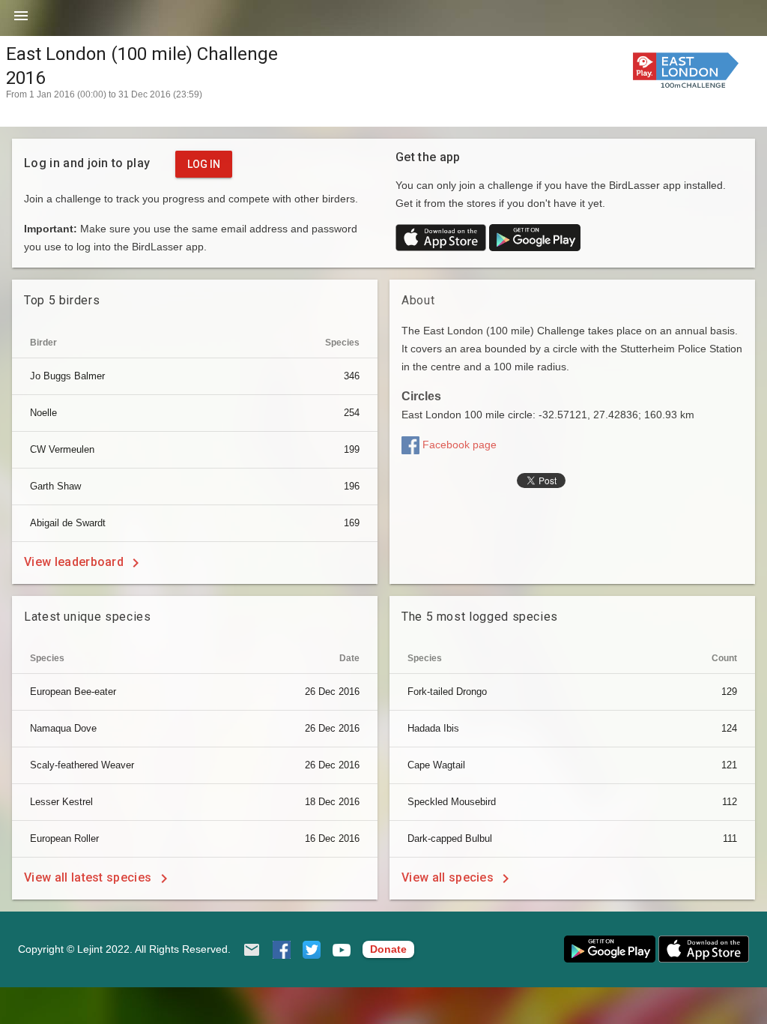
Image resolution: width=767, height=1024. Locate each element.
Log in (203, 164)
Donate (388, 949)
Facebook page (458, 445)
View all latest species (89, 877)
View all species (449, 877)
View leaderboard (75, 562)
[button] (21, 21)
